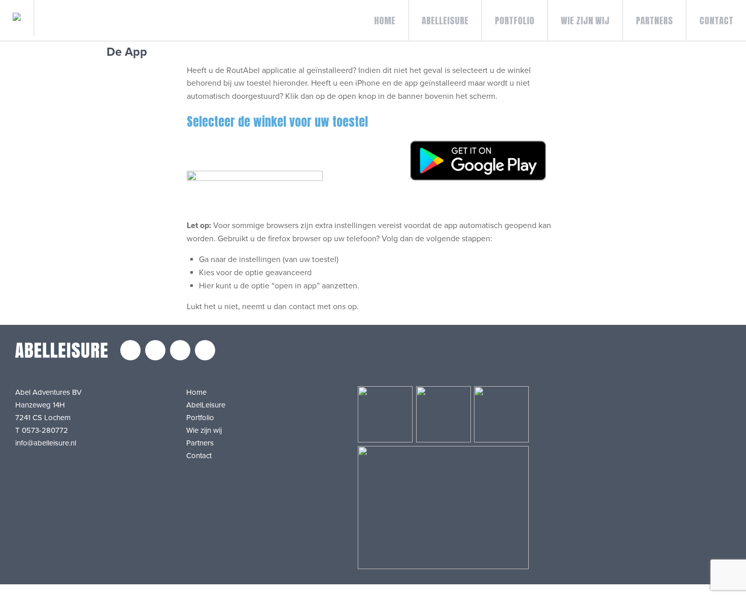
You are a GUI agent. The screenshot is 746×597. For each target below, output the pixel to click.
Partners (654, 20)
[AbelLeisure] (17, 17)
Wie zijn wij (585, 20)
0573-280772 (45, 430)
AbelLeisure (445, 20)
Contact (716, 20)
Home (384, 20)
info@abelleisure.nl (45, 442)
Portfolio (514, 20)
